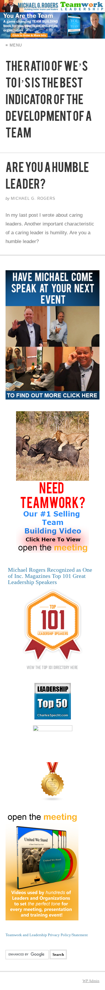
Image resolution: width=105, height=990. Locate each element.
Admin (91, 981)
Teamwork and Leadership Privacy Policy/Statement (47, 935)
